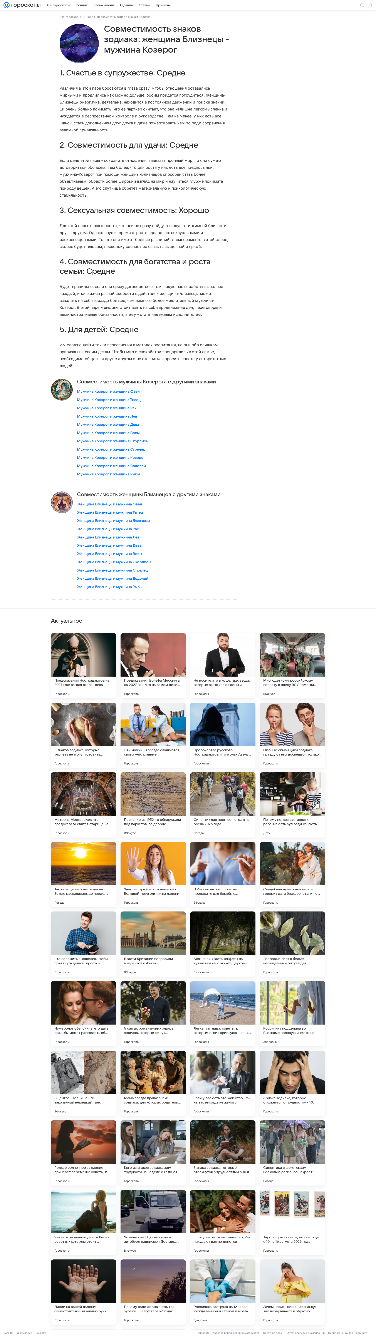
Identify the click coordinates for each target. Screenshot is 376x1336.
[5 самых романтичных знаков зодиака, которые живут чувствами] (153, 1013)
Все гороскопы (70, 16)
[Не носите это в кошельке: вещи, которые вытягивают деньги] (222, 665)
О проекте (203, 1332)
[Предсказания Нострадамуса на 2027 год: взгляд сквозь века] (83, 665)
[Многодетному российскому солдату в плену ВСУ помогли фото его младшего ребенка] (292, 665)
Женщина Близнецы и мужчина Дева (109, 546)
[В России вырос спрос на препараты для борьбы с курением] (222, 874)
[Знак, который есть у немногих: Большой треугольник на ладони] (153, 874)
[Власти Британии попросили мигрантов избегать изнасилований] (153, 944)
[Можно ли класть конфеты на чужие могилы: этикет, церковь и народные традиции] (222, 944)
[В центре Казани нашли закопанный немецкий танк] (83, 1083)
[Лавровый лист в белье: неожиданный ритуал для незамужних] (292, 944)
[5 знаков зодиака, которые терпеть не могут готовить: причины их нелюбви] (83, 735)
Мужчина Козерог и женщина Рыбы (108, 474)
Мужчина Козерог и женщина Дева (108, 425)
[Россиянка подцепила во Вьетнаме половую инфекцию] (292, 1013)
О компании (24, 1332)
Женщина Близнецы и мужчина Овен (109, 504)
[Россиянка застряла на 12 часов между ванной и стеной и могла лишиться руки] (222, 1292)
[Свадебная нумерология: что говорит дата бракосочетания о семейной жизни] (292, 874)
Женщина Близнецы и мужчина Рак (108, 529)
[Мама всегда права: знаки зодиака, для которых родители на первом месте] (153, 1083)
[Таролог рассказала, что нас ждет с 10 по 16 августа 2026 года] (292, 1222)
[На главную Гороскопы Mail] (25, 5)
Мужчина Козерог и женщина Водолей (111, 466)
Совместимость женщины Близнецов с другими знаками (148, 494)
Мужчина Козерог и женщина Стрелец (111, 449)
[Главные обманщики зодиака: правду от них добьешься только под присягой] (292, 735)
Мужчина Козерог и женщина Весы (108, 433)
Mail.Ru (8, 1332)
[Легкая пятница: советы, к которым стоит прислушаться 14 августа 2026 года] (222, 1013)
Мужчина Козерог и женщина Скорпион (112, 441)
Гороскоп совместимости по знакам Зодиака (118, 16)
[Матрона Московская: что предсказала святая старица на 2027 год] (83, 805)
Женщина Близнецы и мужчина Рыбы (109, 587)
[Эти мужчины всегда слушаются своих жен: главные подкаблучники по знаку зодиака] (153, 735)
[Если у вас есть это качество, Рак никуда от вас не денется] (222, 1222)
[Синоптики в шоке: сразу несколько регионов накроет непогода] (292, 1153)
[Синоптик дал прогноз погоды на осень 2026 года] (222, 805)
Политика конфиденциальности (348, 1332)
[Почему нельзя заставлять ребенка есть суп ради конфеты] (292, 805)
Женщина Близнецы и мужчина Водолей (112, 579)
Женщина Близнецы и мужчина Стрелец (112, 570)
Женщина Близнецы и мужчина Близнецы (113, 521)
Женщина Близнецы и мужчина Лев (108, 537)
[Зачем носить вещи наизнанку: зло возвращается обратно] (292, 1292)
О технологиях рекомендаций (306, 1332)
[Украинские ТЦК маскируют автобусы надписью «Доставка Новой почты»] (153, 1222)
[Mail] (6, 5)
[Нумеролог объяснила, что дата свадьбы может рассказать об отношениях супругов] (83, 1013)
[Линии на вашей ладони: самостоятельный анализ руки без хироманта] (83, 1292)
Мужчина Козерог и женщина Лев (107, 416)
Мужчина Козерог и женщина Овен (108, 392)
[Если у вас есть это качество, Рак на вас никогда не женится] (222, 1083)
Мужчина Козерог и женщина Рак (106, 408)
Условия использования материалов (236, 1332)
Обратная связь (273, 1332)
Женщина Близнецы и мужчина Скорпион (114, 562)
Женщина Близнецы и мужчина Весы (109, 554)
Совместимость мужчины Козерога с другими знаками (146, 382)
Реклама (41, 1332)
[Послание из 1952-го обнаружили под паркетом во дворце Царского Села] (153, 805)
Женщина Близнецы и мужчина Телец (110, 513)
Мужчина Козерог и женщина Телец (109, 400)
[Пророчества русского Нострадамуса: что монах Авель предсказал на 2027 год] (222, 735)
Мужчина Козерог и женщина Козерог (111, 458)
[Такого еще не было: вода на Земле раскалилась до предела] (83, 874)
